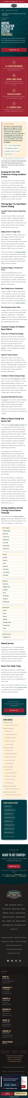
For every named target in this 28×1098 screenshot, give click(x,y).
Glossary (8, 921)
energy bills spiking (20, 252)
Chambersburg (6, 625)
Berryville (5, 557)
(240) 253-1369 (5, 1022)
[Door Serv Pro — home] (14, 5)
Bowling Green (6, 601)
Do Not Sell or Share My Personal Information (16, 1071)
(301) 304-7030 (5, 1033)
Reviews (23, 909)
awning (3, 317)
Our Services (13, 905)
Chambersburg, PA (9, 810)
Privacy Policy (4, 1071)
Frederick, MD (8, 821)
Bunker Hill (5, 533)
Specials (12, 913)
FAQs (13, 921)
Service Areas (16, 909)
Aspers (4, 613)
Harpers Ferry (6, 548)
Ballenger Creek (6, 587)
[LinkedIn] (8, 960)
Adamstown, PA (8, 832)
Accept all (22, 1086)
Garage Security (20, 917)
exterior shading (20, 303)
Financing (6, 913)
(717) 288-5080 (5, 989)
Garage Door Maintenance (9, 792)
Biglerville (5, 619)
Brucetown (5, 566)
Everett (4, 628)
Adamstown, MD (9, 828)
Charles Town (6, 536)
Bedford (5, 616)
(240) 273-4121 (5, 1011)
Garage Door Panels (21, 941)
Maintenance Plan (8, 925)
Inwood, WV (7, 806)
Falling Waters (6, 539)
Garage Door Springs (8, 728)
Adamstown (5, 584)
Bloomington (6, 595)
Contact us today (22, 687)
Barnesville (5, 590)
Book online (12, 710)
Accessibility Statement (15, 1074)
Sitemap (22, 1074)
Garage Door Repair (8, 722)
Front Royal (5, 575)
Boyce (4, 563)
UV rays (21, 277)
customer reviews (18, 874)
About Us (20, 905)
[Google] (20, 960)
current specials (23, 876)
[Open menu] (24, 5)
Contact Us (14, 929)
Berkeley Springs (6, 531)
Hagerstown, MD (9, 817)
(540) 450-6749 (21, 1067)
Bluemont (5, 560)
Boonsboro (5, 598)
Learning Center (20, 913)
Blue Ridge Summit (7, 622)
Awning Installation (12, 10)
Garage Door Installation (9, 786)
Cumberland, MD (9, 825)
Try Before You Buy (19, 925)
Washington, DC (6, 637)
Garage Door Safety (9, 917)
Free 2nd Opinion (21, 921)
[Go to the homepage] (14, 894)
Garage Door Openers (8, 747)
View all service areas (8, 836)
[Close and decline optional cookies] (25, 1078)
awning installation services (17, 425)
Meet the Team (7, 909)
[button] (9, 1088)
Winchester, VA (8, 813)
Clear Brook (6, 569)
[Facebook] (12, 960)
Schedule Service (12, 49)
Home (2, 10)
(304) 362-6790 (5, 978)
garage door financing (10, 876)
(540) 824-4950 (5, 1000)
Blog (3, 921)
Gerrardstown (6, 545)
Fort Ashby (5, 542)
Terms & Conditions (6, 1074)
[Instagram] (16, 960)
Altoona (5, 610)
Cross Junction (6, 572)
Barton (4, 593)
